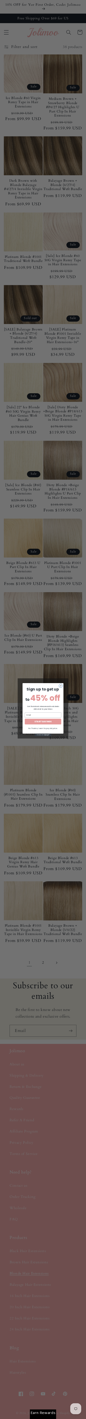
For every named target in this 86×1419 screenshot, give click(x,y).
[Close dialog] (61, 685)
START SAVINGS (43, 721)
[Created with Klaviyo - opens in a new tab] (43, 734)
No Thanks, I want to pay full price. (42, 728)
